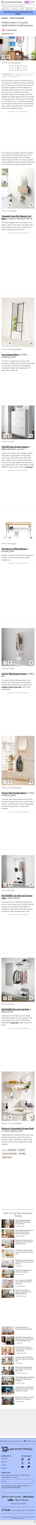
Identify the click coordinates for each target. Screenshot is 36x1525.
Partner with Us (30, 1510)
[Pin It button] (8, 57)
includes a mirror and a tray (12, 687)
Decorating (15, 9)
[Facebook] (22, 1463)
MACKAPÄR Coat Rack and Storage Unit (17, 896)
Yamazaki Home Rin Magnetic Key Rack (16, 217)
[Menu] (3, 2)
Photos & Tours (6, 9)
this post (29, 467)
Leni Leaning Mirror (10, 354)
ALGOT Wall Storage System (14, 673)
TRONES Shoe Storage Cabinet (15, 446)
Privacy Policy (16, 1487)
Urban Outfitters (16, 349)
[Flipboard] (29, 1467)
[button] (32, 57)
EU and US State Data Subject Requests (23, 1517)
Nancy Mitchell (15, 62)
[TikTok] (29, 1459)
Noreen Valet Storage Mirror (14, 792)
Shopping (5, 18)
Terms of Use (5, 1487)
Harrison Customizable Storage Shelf (18, 1128)
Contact (4, 1465)
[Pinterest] (29, 1463)
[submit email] (31, 1481)
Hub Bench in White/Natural (14, 548)
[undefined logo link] (13, 2)
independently (7, 73)
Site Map (4, 1468)
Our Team (4, 1459)
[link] (24, 1222)
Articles (22, 9)
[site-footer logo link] (6, 1510)
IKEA (12, 441)
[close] (34, 1521)
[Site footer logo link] (18, 1449)
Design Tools (29, 9)
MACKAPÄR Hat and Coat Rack (15, 1009)
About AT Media (16, 1510)
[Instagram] (22, 1459)
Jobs (23, 1510)
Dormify (13, 543)
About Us (4, 1462)
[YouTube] (22, 1467)
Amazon (13, 211)
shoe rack (14, 1023)
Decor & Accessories (17, 18)
